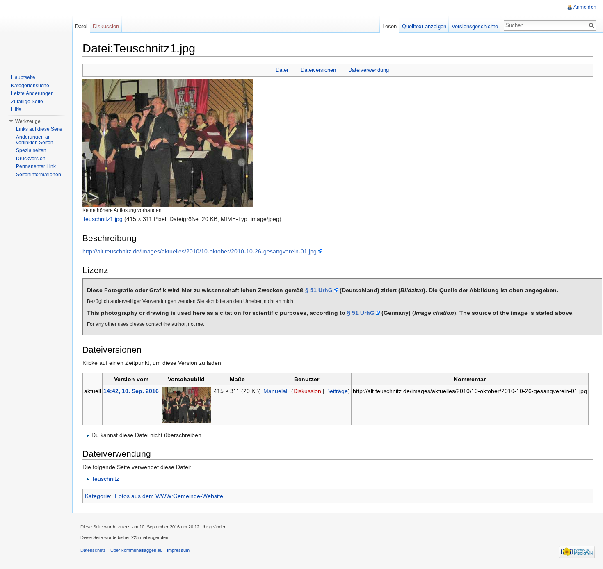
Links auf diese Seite (39, 129)
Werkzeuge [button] (28, 121)
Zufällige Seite (27, 102)
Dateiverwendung (368, 70)
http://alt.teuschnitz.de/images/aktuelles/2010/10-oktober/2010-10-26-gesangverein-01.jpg (199, 251)
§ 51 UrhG (319, 290)
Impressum (178, 550)
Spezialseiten (31, 150)
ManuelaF (276, 391)
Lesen (389, 26)
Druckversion (31, 159)
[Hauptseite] (36, 33)
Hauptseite (23, 77)
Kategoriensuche (30, 86)
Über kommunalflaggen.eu (136, 550)
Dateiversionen (318, 70)
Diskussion (307, 391)
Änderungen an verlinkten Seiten (34, 140)
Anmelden (584, 7)
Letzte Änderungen (32, 93)
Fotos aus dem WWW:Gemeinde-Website (169, 496)
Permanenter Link (36, 166)
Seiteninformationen (38, 175)
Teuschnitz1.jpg (102, 219)
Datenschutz (93, 550)
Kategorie (97, 496)
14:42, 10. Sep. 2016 (131, 391)
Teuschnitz (105, 479)
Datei (282, 70)
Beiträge (337, 391)
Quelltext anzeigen (424, 26)
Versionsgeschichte (475, 26)
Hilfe (16, 109)
